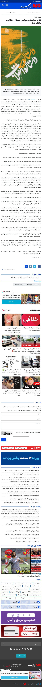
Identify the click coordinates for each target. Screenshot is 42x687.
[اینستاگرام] (25, 649)
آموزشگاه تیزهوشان (15, 592)
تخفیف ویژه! (14, 677)
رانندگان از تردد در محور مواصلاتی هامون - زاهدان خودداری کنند (23, 492)
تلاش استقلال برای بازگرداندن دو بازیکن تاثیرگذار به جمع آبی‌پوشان (22, 524)
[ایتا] (11, 649)
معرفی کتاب (37, 285)
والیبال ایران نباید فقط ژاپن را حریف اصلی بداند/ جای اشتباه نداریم (22, 531)
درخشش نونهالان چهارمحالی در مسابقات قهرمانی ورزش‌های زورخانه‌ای (21, 502)
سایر (29, 13)
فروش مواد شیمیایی (7, 589)
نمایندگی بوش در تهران (34, 595)
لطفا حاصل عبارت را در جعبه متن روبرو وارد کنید (28, 432)
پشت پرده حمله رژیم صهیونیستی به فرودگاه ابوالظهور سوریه (24, 478)
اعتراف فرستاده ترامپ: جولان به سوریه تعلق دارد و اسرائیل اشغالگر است (21, 488)
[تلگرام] (31, 649)
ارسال (3, 440)
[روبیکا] (19, 649)
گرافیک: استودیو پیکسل (18, 684)
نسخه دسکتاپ (21, 656)
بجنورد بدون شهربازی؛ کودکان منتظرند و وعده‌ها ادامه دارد (24, 499)
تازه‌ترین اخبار (36, 467)
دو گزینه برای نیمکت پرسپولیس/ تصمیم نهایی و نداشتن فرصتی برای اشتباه (20, 513)
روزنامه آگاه (8, 598)
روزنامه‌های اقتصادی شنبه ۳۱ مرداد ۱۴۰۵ (28, 576)
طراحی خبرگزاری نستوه (33, 684)
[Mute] (26, 302)
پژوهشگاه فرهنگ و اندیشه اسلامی (23, 285)
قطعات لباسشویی (26, 592)
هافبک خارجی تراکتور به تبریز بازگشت (30, 527)
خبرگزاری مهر (31, 99)
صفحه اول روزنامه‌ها (34, 545)
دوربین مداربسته (35, 589)
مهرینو (35, 598)
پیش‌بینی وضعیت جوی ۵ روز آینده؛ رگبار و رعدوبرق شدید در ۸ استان (22, 534)
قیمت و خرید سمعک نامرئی (9, 595)
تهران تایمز (22, 598)
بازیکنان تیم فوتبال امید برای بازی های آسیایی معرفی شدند (24, 495)
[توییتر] (22, 649)
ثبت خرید (11, 302)
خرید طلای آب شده (7, 583)
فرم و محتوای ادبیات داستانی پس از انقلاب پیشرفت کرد (25, 278)
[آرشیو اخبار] (14, 649)
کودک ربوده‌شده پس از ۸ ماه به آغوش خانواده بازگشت (25, 474)
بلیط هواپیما (5, 592)
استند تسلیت (17, 586)
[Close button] (41, 670)
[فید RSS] (17, 649)
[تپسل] (3, 292)
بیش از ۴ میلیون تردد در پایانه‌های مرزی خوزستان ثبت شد (24, 481)
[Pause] (23, 302)
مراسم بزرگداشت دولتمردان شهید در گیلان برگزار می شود (24, 538)
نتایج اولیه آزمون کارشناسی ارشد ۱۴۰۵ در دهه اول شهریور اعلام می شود (21, 517)
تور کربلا (27, 586)
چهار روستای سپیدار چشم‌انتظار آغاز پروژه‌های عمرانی (26, 485)
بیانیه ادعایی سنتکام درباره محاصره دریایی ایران (27, 542)
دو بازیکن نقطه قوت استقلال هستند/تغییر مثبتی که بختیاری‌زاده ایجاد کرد (20, 510)
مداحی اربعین (6, 586)
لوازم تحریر (37, 583)
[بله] (28, 649)
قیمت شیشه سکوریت (26, 583)
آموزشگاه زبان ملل (22, 595)
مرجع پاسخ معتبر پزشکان (22, 589)
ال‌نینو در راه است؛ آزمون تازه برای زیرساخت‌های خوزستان (25, 520)
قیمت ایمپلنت (36, 592)
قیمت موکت (36, 586)
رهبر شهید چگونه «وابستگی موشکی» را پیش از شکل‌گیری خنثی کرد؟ (22, 471)
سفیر (16, 583)
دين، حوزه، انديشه (36, 13)
